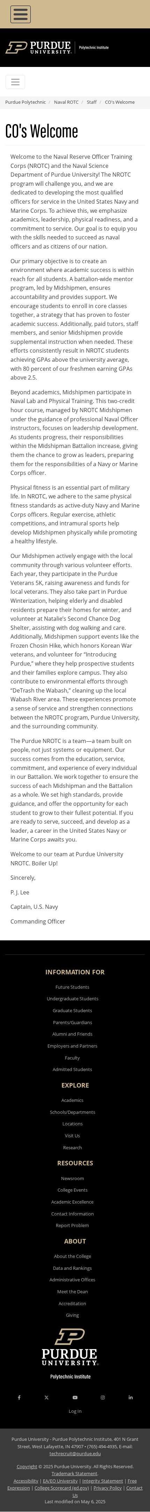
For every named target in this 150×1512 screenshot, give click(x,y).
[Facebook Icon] (19, 1397)
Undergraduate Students (72, 998)
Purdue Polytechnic (25, 102)
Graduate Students (72, 1010)
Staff (92, 102)
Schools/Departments (72, 1112)
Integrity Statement (102, 1481)
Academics (72, 1100)
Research (72, 1147)
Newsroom (72, 1178)
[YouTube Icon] (75, 1397)
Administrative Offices (72, 1279)
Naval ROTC (66, 102)
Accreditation (72, 1303)
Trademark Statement (74, 1473)
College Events (73, 1190)
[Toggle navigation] (15, 82)
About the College (72, 1256)
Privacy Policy (107, 1488)
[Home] (67, 47)
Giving (72, 1315)
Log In (75, 1411)
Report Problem (72, 1225)
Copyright (27, 1466)
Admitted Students (72, 1069)
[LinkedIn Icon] (131, 1397)
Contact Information (72, 1214)
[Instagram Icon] (103, 1397)
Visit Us (72, 1135)
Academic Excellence (72, 1202)
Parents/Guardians (72, 1022)
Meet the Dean (72, 1291)
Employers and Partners (72, 1046)
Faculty (72, 1058)
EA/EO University (60, 1481)
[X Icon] (47, 1397)
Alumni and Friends (72, 1034)
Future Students (72, 987)
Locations (72, 1124)
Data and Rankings (72, 1268)
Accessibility (26, 1481)
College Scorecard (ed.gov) (62, 1488)
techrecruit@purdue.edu (75, 1453)
